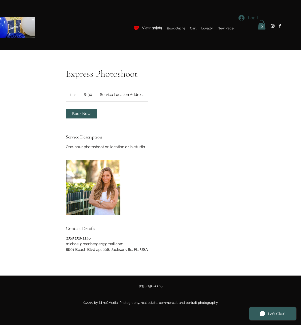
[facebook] (279, 26)
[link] (81, 113)
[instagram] (272, 26)
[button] (193, 28)
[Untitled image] (93, 187)
